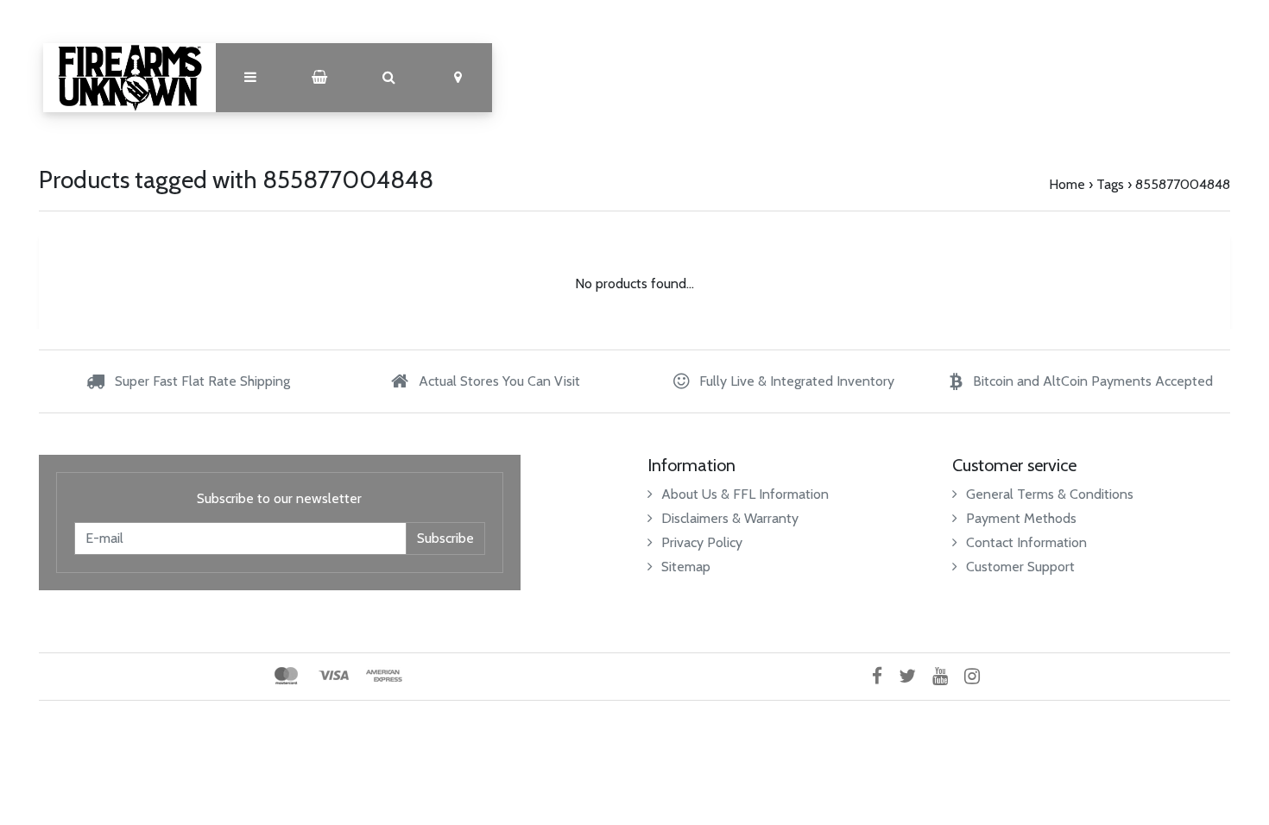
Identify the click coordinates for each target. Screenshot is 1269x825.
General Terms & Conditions (1049, 494)
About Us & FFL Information (745, 494)
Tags (1110, 184)
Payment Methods (1021, 518)
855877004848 (1182, 184)
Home (1067, 184)
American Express (384, 675)
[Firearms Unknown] (129, 77)
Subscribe (445, 538)
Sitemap (685, 566)
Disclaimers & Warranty (730, 518)
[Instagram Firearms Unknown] (978, 676)
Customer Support (1020, 566)
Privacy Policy (701, 542)
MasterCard (286, 675)
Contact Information (1026, 542)
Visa (334, 675)
